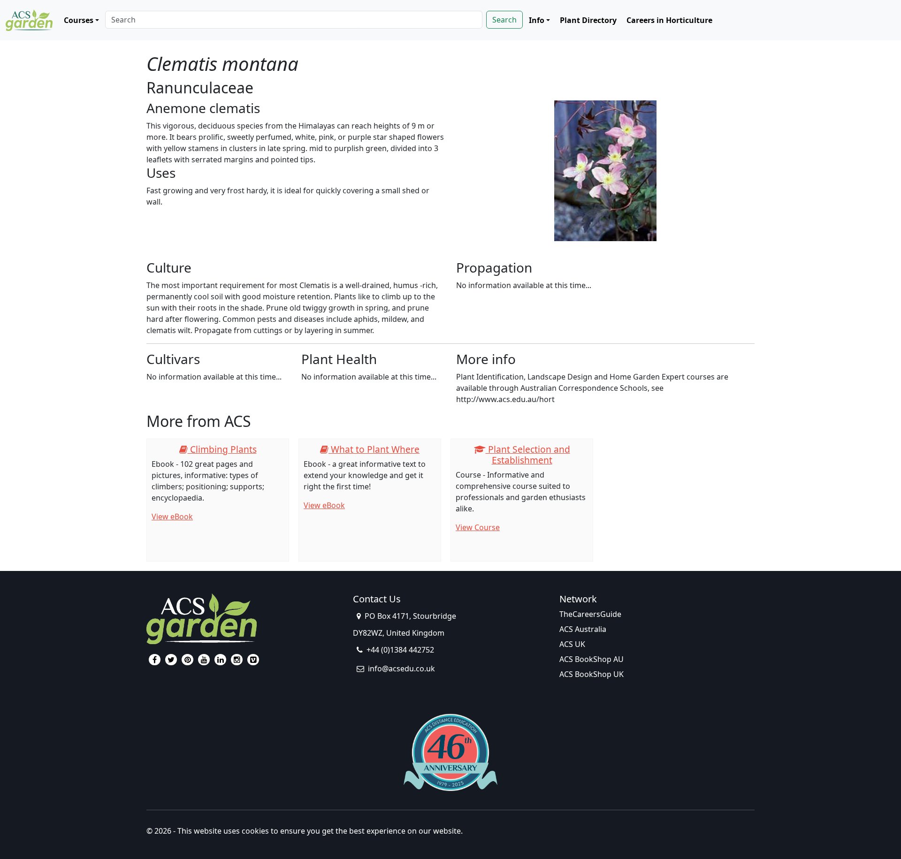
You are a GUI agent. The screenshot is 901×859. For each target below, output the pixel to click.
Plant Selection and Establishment (528, 454)
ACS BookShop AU (591, 659)
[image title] (605, 171)
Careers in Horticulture (669, 20)
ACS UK (572, 644)
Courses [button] (78, 20)
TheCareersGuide (590, 614)
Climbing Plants (222, 449)
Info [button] (536, 20)
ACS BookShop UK (591, 674)
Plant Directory (588, 20)
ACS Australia (582, 629)
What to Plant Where (374, 449)
